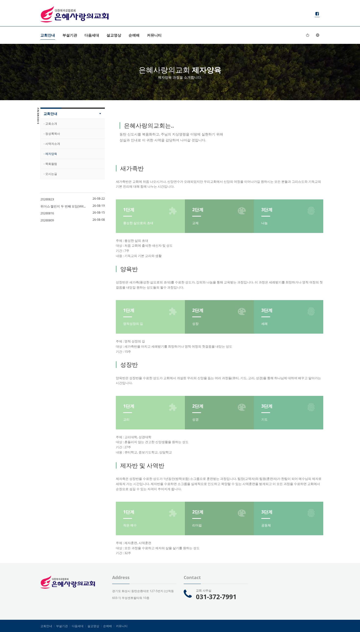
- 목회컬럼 (50, 164)
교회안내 (47, 35)
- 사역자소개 (52, 144)
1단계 (128, 209)
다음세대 (91, 35)
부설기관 (69, 35)
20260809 (47, 220)
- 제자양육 (50, 154)
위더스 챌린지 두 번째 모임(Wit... (63, 206)
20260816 (47, 213)
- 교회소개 (50, 124)
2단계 (198, 209)
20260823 (47, 199)
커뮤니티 (154, 35)
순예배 (134, 35)
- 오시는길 (50, 174)
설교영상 (114, 35)
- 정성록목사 (52, 134)
